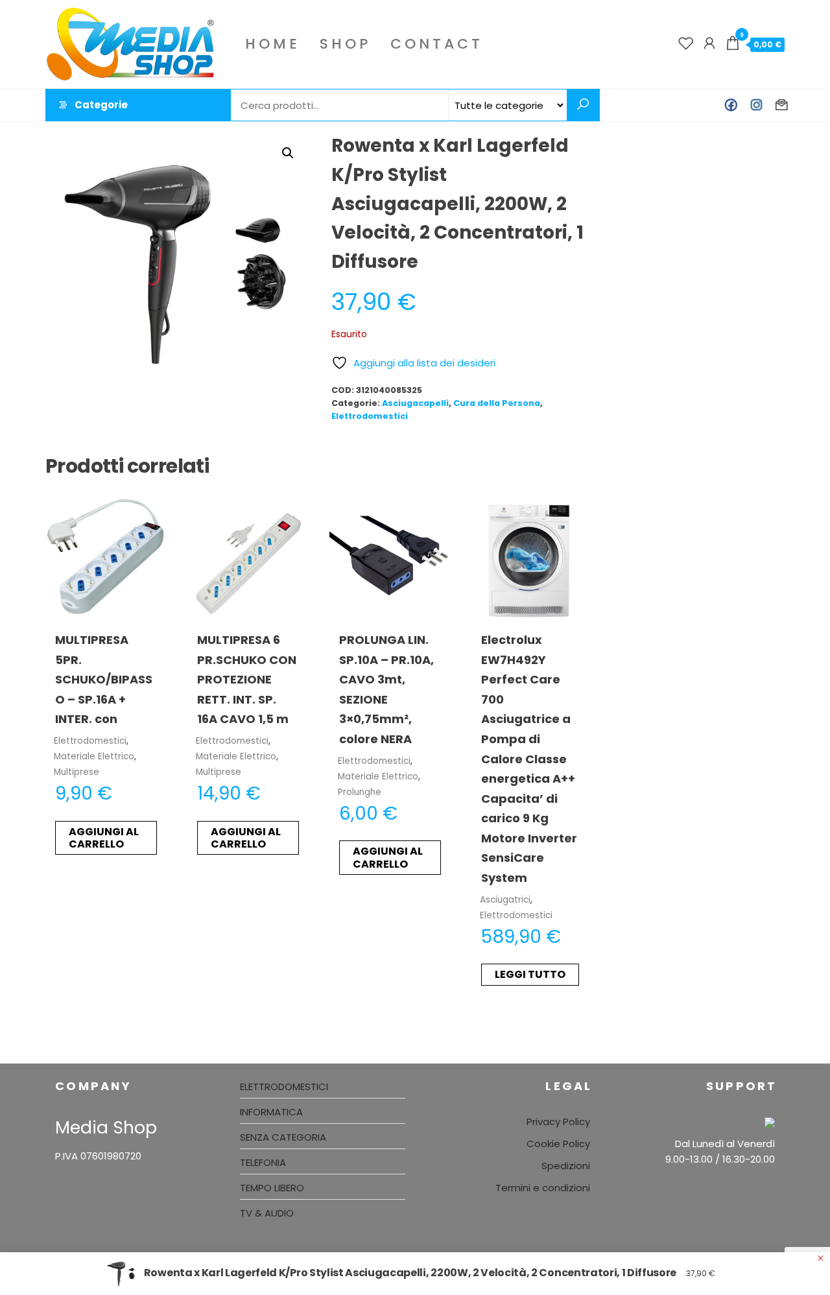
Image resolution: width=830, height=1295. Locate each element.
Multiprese (76, 772)
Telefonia (263, 1162)
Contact (436, 44)
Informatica (271, 1112)
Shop (345, 44)
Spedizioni (565, 1165)
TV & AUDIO (267, 1213)
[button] (288, 153)
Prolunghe (359, 792)
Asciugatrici (505, 900)
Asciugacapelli (415, 403)
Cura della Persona (496, 403)
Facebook (731, 105)
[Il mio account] (709, 43)
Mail (781, 105)
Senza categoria (283, 1137)
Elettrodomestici (369, 416)
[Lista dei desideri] (686, 43)
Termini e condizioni (542, 1187)
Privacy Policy (558, 1121)
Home (272, 44)
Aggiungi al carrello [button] (104, 837)
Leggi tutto (530, 974)
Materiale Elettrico (94, 756)
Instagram (756, 105)
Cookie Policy (558, 1143)
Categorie (101, 105)
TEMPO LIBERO (272, 1187)
